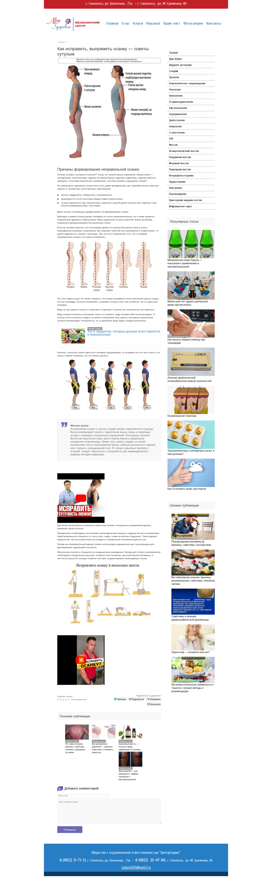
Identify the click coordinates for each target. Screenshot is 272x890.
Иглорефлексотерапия (181, 175)
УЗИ (171, 138)
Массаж (173, 145)
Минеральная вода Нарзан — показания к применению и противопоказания (184, 263)
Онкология (175, 89)
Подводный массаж (180, 169)
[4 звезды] (66, 700)
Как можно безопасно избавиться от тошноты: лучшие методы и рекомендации (192, 688)
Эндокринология (178, 114)
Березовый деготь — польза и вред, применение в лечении (129, 746)
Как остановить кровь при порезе (186, 488)
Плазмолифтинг (178, 194)
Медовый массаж (179, 163)
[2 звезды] (61, 700)
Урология (174, 77)
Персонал (153, 23)
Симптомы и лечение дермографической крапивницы (190, 617)
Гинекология (175, 95)
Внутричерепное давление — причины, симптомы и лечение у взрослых (102, 748)
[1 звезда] (58, 700)
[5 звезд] (69, 700)
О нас (126, 23)
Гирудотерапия (177, 181)
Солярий (173, 71)
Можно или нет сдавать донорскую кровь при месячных (187, 303)
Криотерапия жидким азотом (185, 200)
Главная (112, 23)
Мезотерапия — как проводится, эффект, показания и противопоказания (129, 775)
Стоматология (177, 132)
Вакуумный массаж (180, 157)
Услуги (138, 23)
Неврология (175, 126)
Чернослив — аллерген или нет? (190, 652)
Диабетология (177, 120)
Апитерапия (175, 188)
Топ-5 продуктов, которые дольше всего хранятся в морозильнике (123, 333)
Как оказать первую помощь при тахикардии (186, 341)
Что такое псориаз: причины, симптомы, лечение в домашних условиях (75, 748)
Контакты (213, 23)
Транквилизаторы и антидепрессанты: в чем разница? (190, 452)
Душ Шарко (175, 58)
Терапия (173, 52)
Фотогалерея (193, 23)
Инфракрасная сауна (180, 206)
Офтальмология (178, 108)
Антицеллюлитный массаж (184, 151)
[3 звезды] (64, 700)
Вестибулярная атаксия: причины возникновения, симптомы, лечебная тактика (193, 580)
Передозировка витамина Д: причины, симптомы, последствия (191, 543)
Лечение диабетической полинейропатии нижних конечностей (189, 379)
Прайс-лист (171, 23)
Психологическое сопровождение (187, 83)
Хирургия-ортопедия (180, 65)
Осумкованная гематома (181, 416)
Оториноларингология (181, 102)
